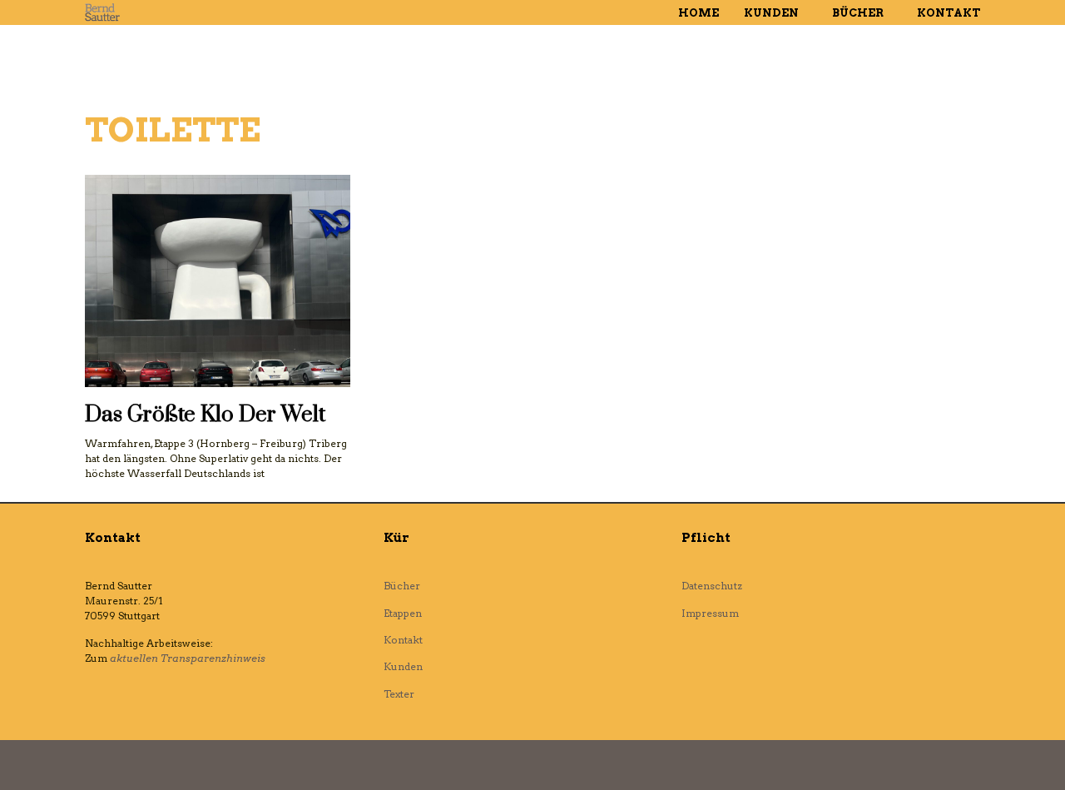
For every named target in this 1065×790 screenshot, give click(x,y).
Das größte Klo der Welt (205, 415)
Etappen (403, 613)
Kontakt (948, 13)
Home (698, 13)
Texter (399, 694)
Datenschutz (711, 585)
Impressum (710, 613)
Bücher (858, 13)
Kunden (771, 13)
